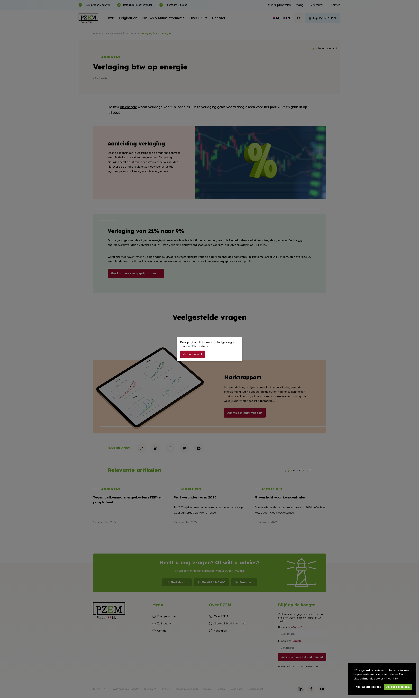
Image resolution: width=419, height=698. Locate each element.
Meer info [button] (392, 678)
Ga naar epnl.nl (192, 354)
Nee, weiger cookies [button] (368, 686)
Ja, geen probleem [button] (398, 686)
